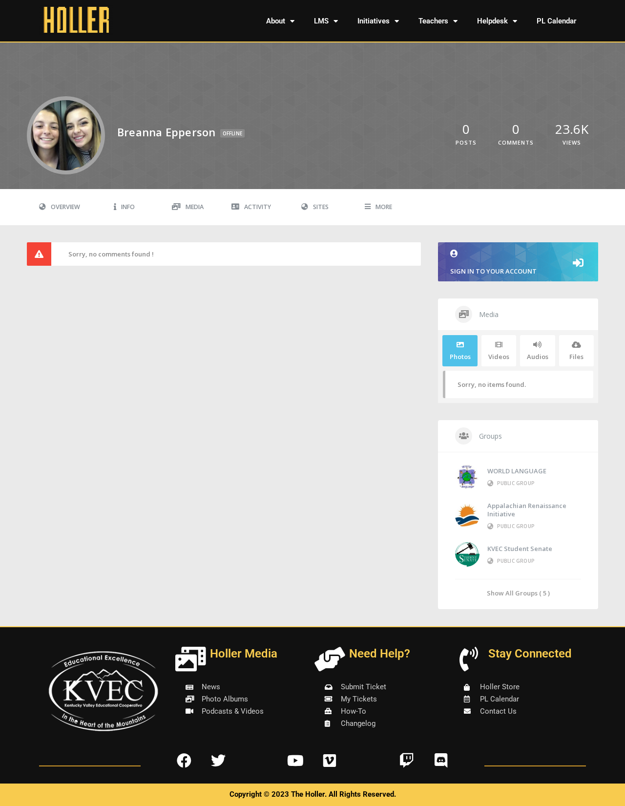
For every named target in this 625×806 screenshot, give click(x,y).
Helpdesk (492, 21)
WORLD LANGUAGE (516, 471)
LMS (321, 21)
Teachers (433, 21)
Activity (257, 207)
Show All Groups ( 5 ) (518, 593)
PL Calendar (556, 21)
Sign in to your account (493, 271)
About (275, 21)
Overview (65, 207)
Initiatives (373, 21)
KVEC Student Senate (519, 548)
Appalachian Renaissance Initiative (526, 509)
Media (195, 207)
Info (128, 207)
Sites (321, 207)
